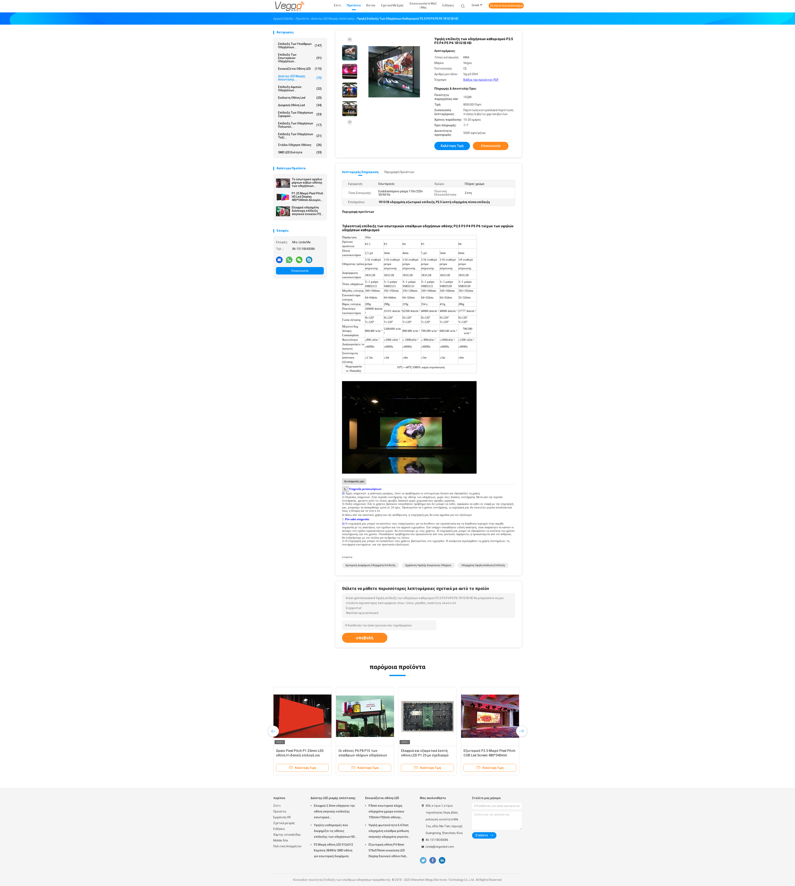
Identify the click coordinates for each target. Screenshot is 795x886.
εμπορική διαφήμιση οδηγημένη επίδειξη (370, 565)
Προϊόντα (279, 811)
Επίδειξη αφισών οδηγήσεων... (300, 88)
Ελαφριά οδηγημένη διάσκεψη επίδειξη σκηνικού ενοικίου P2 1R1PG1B (306, 211)
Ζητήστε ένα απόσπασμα (506, 5)
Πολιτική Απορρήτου (287, 846)
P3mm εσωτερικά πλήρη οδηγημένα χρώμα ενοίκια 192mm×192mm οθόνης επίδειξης (386, 812)
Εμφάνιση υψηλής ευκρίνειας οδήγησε (428, 565)
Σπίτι (277, 805)
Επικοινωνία (300, 270)
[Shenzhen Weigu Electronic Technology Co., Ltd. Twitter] (423, 860)
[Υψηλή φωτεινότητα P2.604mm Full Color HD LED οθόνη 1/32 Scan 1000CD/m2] (428, 716)
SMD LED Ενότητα (300, 152)
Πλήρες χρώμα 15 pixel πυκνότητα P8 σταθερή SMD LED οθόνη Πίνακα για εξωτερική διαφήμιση (490, 755)
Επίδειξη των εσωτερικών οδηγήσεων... (300, 58)
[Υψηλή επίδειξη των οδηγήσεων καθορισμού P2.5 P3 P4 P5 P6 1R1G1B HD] (394, 72)
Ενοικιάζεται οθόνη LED (300, 68)
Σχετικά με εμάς (284, 823)
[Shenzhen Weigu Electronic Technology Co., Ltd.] (289, 6)
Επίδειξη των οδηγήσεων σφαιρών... (300, 114)
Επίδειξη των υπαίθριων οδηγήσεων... (300, 45)
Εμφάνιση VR (282, 817)
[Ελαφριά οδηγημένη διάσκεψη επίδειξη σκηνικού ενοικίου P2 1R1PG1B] (283, 211)
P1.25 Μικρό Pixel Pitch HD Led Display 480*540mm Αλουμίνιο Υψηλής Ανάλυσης (307, 197)
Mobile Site (280, 840)
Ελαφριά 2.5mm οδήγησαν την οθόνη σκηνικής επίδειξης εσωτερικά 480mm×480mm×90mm (334, 812)
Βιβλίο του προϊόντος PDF (481, 79)
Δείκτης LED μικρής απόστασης (333, 798)
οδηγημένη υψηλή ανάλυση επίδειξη (483, 565)
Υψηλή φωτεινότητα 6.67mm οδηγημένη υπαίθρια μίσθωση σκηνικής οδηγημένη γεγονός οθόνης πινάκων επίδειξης (389, 831)
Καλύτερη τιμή (452, 146)
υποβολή (364, 637)
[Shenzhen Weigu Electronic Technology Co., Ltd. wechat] (299, 259)
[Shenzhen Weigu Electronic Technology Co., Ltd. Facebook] (432, 860)
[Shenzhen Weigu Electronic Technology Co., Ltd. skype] (309, 259)
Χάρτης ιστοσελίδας (287, 834)
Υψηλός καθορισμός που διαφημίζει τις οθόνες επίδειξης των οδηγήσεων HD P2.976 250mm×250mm (334, 831)
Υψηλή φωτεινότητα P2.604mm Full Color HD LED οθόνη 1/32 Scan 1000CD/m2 (427, 755)
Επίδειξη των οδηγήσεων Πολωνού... (300, 125)
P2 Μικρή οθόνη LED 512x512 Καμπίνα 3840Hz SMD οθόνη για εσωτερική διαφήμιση (333, 850)
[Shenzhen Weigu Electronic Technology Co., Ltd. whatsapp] (289, 259)
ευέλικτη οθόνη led (300, 97)
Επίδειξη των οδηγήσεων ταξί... (300, 135)
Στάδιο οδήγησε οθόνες (300, 145)
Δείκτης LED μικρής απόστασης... (300, 78)
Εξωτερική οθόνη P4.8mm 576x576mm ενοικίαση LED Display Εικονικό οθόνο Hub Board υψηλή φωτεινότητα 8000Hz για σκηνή (387, 851)
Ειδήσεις (279, 829)
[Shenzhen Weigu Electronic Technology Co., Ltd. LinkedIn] (442, 860)
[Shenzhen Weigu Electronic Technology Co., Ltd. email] (279, 259)
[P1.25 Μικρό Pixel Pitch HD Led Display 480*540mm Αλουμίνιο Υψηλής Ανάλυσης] (283, 197)
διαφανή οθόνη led (300, 105)
